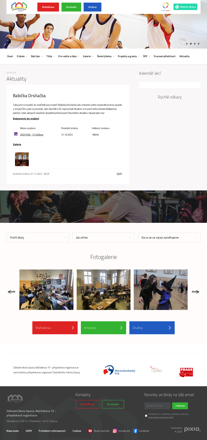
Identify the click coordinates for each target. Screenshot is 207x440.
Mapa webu (12, 431)
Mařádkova (48, 7)
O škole (21, 56)
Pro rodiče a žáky (67, 56)
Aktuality (185, 56)
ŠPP (145, 56)
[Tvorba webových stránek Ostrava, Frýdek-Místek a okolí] (192, 429)
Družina (92, 7)
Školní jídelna (104, 56)
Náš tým (35, 56)
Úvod (10, 56)
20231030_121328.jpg (31, 135)
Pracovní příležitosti (164, 56)
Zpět (119, 174)
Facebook (144, 431)
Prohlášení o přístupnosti (52, 431)
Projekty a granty (127, 56)
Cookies (77, 431)
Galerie (87, 56)
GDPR (29, 431)
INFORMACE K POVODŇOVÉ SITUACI (128, 7)
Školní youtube (101, 431)
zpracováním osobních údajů (160, 417)
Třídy (49, 56)
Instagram (124, 431)
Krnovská (71, 7)
